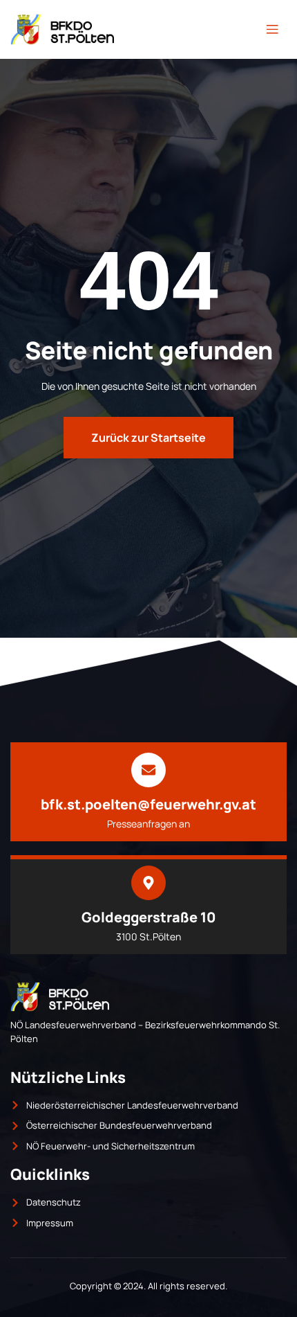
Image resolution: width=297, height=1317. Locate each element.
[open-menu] (272, 29)
